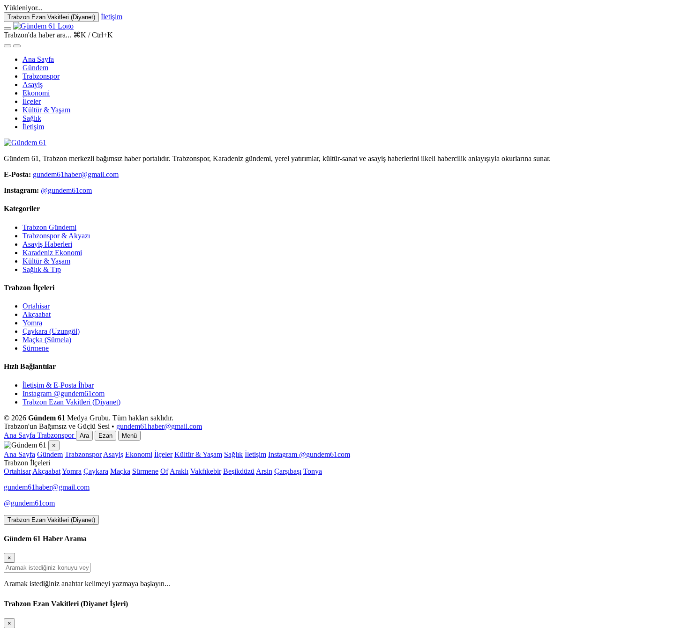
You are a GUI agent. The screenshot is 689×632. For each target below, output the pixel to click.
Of (164, 471)
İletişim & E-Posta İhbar (58, 385)
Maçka (120, 471)
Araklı (179, 471)
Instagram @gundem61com (63, 393)
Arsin (264, 471)
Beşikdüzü (239, 471)
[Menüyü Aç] (7, 28)
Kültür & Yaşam (46, 110)
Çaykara (95, 471)
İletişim (33, 127)
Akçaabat (36, 314)
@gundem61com (66, 190)
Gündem (35, 68)
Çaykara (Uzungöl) (51, 331)
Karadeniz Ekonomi (52, 253)
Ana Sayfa (38, 59)
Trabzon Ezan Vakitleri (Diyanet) (71, 402)
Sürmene (35, 348)
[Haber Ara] (7, 45)
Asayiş (32, 84)
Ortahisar (36, 306)
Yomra (32, 323)
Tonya (312, 471)
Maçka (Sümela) (46, 340)
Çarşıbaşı (287, 471)
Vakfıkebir (205, 471)
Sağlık (31, 118)
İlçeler (31, 101)
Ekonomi (36, 93)
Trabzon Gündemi (49, 227)
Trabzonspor (41, 76)
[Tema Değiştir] (17, 45)
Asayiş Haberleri (47, 244)
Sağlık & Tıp (41, 269)
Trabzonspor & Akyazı (56, 236)
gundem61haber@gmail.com (76, 174)
